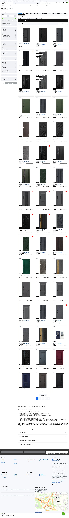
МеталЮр (58, 13)
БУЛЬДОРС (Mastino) (29, 13)
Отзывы (15, 475)
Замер (2, 461)
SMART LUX (40, 18)
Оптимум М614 (21, 344)
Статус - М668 (21, 321)
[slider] (2, 18)
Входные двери (29, 461)
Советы (15, 474)
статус (23, 18)
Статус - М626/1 (21, 185)
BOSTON (26, 18)
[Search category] (37, 3)
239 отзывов (3, 514)
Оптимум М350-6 (38, 276)
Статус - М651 (55, 92)
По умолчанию (64, 23)
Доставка (3, 462)
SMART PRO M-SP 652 (39, 230)
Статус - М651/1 (38, 92)
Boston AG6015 (38, 367)
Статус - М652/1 (55, 276)
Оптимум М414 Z (38, 139)
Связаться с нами (42, 475)
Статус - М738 (38, 185)
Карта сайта (3, 477)
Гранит (24, 13)
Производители (4, 474)
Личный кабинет (30, 474)
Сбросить (3, 83)
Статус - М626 (55, 162)
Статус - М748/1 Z (55, 185)
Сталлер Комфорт (44, 13)
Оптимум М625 (55, 45)
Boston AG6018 (38, 389)
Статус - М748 (38, 253)
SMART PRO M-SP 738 (22, 253)
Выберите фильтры (11, 83)
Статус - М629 (38, 45)
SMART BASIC (31, 18)
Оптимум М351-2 (21, 139)
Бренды (40, 460)
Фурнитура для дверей (43, 459)
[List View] (19, 24)
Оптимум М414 (55, 139)
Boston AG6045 (55, 344)
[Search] (39, 3)
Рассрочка (16, 460)
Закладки (41, 474)
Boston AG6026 (21, 276)
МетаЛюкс (20, 13)
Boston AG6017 (21, 389)
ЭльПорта (49, 13)
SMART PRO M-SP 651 (22, 230)
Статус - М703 (55, 321)
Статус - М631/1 (55, 115)
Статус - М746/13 (21, 162)
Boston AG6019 (55, 389)
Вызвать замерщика (57, 451)
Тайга (62, 13)
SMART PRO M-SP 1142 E (57, 253)
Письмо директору (17, 476)
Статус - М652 (38, 344)
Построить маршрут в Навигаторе (38, 512)
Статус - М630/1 (21, 116)
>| (48, 398)
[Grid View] (22, 24)
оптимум (19, 18)
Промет (65, 13)
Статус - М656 (21, 367)
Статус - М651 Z (21, 92)
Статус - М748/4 (38, 321)
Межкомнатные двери (31, 459)
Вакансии (15, 463)
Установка (3, 459)
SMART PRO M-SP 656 (39, 162)
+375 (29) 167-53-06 (45, 2)
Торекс (34, 13)
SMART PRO (35, 18)
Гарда (55, 13)
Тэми (53, 13)
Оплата (15, 459)
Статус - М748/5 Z (38, 115)
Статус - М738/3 (55, 230)
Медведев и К (38, 13)
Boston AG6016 (55, 367)
